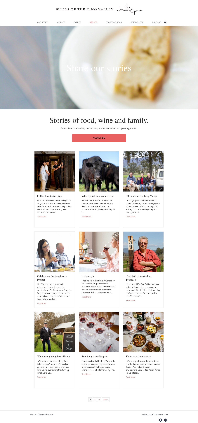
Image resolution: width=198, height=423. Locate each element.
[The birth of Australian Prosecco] (143, 251)
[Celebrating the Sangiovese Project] (54, 251)
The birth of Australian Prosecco (138, 277)
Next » (105, 399)
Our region (42, 22)
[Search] (165, 22)
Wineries (61, 22)
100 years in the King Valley (141, 196)
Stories (93, 22)
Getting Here (137, 22)
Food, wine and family (138, 356)
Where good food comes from (98, 196)
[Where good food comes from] (99, 171)
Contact (156, 22)
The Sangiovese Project (94, 356)
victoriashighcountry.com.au (158, 414)
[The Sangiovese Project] (99, 332)
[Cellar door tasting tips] (54, 171)
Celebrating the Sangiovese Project (52, 277)
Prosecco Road (114, 22)
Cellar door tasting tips (49, 196)
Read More (41, 216)
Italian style (88, 276)
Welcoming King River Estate (53, 356)
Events (77, 22)
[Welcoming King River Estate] (54, 332)
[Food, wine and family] (143, 332)
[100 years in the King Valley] (143, 171)
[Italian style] (99, 251)
